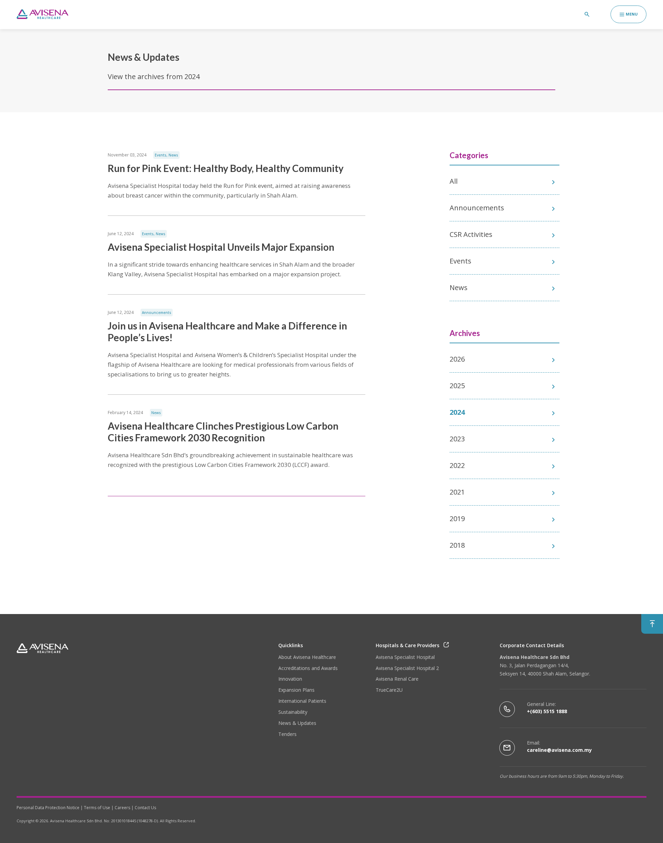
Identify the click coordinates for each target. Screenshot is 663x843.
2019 (457, 518)
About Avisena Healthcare (307, 657)
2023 (457, 438)
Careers (122, 808)
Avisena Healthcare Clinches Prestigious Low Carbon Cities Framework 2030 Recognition (223, 431)
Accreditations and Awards (308, 668)
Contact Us (145, 808)
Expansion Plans (296, 690)
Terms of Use (97, 808)
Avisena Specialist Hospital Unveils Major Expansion (221, 247)
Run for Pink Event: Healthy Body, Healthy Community (226, 168)
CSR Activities (471, 234)
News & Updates (297, 723)
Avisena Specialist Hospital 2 (407, 668)
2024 (457, 412)
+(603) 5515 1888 (547, 711)
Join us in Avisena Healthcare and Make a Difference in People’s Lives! (227, 331)
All (454, 181)
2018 (457, 545)
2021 (457, 492)
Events (160, 155)
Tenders (287, 734)
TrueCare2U (389, 690)
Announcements (156, 312)
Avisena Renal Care (397, 679)
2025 (457, 385)
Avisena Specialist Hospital (405, 657)
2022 (457, 465)
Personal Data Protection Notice (48, 808)
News (173, 155)
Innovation (290, 679)
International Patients (302, 701)
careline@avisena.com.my (559, 750)
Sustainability (292, 712)
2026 (457, 359)
